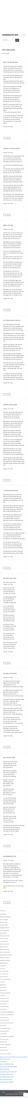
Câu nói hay (2, 919)
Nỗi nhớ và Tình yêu (4, 957)
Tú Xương (2, 1033)
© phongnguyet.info (9, 1092)
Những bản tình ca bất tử (5, 954)
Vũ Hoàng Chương (4, 1044)
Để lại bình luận (8, 138)
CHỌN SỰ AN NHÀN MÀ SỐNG (11, 148)
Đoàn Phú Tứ (3, 922)
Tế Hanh (2, 987)
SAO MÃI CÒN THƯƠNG (10, 673)
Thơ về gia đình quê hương (6, 1012)
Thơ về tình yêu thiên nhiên (6, 1022)
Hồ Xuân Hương (3, 930)
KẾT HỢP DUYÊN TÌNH (9, 578)
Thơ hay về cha (3, 998)
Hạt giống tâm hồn (4, 927)
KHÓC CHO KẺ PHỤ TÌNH (10, 62)
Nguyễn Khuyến (3, 949)
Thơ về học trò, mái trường (5, 1014)
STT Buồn (2, 965)
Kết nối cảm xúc (3, 935)
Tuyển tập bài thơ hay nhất (5, 1036)
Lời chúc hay (3, 938)
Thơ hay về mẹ (3, 1001)
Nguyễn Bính (2, 946)
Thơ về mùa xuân (3, 1020)
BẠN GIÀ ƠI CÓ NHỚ (9, 757)
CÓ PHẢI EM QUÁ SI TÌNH (10, 490)
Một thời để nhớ (3, 944)
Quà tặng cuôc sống (4, 960)
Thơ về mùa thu (3, 1017)
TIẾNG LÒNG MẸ (8, 225)
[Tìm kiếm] (17, 40)
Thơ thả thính (3, 1003)
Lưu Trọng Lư (3, 941)
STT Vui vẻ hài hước (4, 979)
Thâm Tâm (2, 990)
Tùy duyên (3, 1061)
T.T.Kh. (1, 982)
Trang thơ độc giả (4, 1031)
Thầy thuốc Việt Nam (4, 992)
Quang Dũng (2, 963)
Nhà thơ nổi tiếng (3, 952)
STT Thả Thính (3, 973)
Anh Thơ (2, 914)
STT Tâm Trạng (3, 971)
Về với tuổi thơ (3, 1039)
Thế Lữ (1, 995)
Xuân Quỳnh (2, 1050)
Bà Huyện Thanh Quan (5, 916)
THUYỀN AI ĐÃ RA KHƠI (10, 404)
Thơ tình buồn (7, 137)
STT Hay (2, 968)
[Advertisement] (14, 16)
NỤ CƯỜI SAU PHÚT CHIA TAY (11, 320)
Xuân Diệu (2, 1047)
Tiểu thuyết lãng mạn (4, 1028)
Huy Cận (2, 933)
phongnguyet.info (10, 35)
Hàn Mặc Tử (2, 925)
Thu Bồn (2, 1025)
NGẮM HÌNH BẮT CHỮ (9, 856)
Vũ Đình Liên (2, 1041)
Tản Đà (1, 984)
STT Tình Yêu (3, 976)
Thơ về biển (2, 1009)
